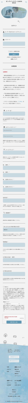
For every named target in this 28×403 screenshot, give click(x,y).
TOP (8, 367)
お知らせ (9, 369)
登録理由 (5, 242)
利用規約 (14, 392)
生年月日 (5, 197)
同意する (6, 286)
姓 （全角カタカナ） (8, 179)
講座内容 (17, 369)
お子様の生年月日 (7, 271)
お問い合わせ (18, 385)
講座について (18, 367)
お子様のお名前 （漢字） (9, 257)
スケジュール (18, 375)
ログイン (9, 383)
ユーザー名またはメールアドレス (13, 32)
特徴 (8, 371)
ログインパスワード (11, 127)
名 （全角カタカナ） (8, 187)
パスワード (7, 39)
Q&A (16, 383)
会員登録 (9, 385)
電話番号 (8, 213)
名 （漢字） (6, 172)
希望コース (6, 302)
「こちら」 (20, 101)
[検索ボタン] (26, 2)
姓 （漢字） (6, 165)
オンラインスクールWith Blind (14, 2)
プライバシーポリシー (14, 394)
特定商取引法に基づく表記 (14, 396)
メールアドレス (10, 149)
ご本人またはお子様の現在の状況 (11, 226)
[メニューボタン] (2, 2)
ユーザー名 (9, 110)
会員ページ (9, 380)
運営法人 (14, 389)
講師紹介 (17, 373)
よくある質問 (18, 380)
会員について (14, 59)
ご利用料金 (17, 371)
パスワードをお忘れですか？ (14, 57)
